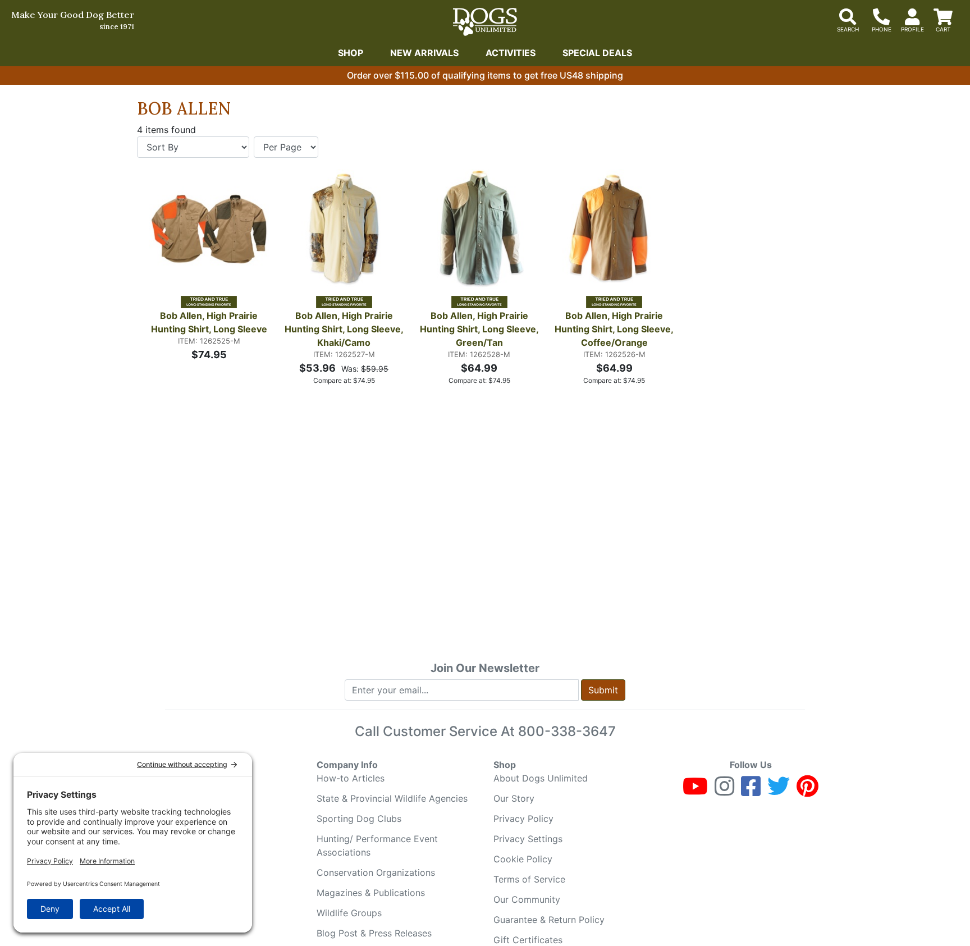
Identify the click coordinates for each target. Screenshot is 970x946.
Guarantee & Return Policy (549, 919)
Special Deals (597, 52)
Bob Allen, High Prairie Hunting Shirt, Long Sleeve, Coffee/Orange (615, 329)
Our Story (513, 798)
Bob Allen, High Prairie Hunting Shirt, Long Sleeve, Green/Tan (480, 329)
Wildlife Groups (349, 912)
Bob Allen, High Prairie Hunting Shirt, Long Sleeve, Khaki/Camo (345, 329)
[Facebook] (751, 791)
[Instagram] (724, 791)
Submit (603, 690)
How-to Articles (351, 778)
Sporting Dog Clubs (359, 818)
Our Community (526, 899)
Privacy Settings (527, 838)
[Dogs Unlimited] (485, 22)
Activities (511, 52)
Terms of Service (529, 879)
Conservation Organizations (376, 872)
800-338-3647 (567, 731)
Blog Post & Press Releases (374, 933)
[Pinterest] (807, 791)
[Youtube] (695, 791)
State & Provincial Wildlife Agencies (392, 798)
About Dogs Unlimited (540, 778)
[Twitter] (778, 791)
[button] (156, 232)
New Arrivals (424, 52)
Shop (350, 52)
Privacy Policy (523, 818)
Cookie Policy (522, 859)
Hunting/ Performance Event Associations (377, 845)
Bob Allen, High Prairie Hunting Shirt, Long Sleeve (209, 322)
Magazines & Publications (371, 892)
